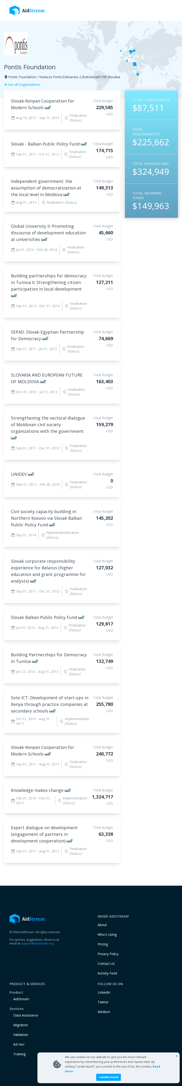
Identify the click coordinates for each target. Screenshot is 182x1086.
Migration (20, 1025)
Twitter (103, 1002)
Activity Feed (107, 973)
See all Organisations (22, 84)
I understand (108, 1077)
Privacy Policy (108, 954)
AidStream (21, 999)
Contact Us (106, 963)
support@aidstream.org (37, 943)
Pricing (103, 944)
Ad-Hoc (19, 1044)
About (102, 925)
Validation (20, 1034)
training (19, 1054)
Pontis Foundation (30, 67)
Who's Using (107, 934)
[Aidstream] (27, 10)
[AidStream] (27, 918)
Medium (104, 1011)
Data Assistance (25, 1015)
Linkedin (104, 992)
